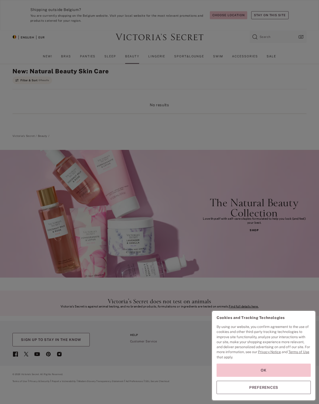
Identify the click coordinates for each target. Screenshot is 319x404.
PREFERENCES (263, 387)
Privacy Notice (269, 352)
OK (264, 370)
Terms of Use (298, 352)
